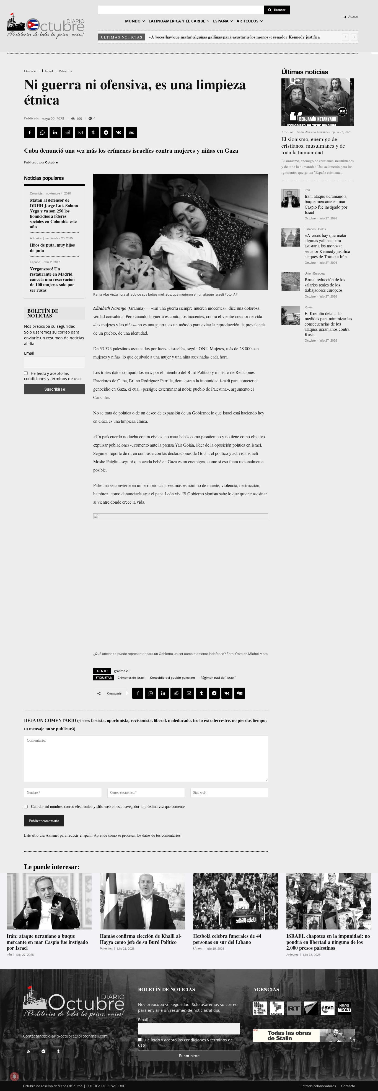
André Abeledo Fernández (313, 132)
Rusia (308, 307)
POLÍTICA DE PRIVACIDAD (106, 1086)
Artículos (36, 238)
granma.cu (122, 671)
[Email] (80, 132)
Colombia (36, 193)
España (35, 262)
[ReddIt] (67, 132)
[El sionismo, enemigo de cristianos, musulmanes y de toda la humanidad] (317, 102)
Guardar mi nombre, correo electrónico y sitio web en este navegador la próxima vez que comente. (108, 807)
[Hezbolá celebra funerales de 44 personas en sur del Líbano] (235, 901)
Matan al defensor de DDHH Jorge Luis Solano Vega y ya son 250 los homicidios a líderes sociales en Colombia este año (54, 213)
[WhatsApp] (42, 132)
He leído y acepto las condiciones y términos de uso (52, 376)
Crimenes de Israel (131, 677)
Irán (307, 190)
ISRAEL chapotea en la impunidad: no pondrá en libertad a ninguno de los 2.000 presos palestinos (328, 941)
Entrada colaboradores (318, 1086)
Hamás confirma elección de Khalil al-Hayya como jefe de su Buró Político (141, 939)
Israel (49, 71)
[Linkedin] (55, 132)
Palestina (65, 71)
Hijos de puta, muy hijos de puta (52, 247)
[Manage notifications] (14, 1076)
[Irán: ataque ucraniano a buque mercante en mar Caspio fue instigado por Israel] (290, 198)
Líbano (197, 948)
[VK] (118, 132)
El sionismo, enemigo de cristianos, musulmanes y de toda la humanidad (313, 145)
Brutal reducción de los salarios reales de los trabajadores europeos (210, 37)
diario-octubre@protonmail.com (78, 1036)
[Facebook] (29, 132)
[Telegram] (106, 132)
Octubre (51, 162)
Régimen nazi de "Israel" (218, 677)
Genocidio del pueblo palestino (172, 677)
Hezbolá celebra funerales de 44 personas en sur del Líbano (227, 939)
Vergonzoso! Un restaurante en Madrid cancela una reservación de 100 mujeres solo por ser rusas (52, 279)
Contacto (348, 1086)
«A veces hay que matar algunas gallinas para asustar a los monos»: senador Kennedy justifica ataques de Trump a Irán (327, 245)
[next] (354, 37)
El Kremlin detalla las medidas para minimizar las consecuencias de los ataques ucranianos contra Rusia (328, 323)
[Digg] (131, 132)
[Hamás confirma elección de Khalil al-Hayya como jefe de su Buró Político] (142, 901)
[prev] (345, 37)
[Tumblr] (93, 132)
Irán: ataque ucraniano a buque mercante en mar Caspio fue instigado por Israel (326, 204)
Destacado (32, 71)
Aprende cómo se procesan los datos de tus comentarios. (138, 835)
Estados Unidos (315, 229)
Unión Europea (315, 273)
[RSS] (28, 1051)
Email (29, 353)
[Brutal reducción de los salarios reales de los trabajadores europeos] (290, 281)
